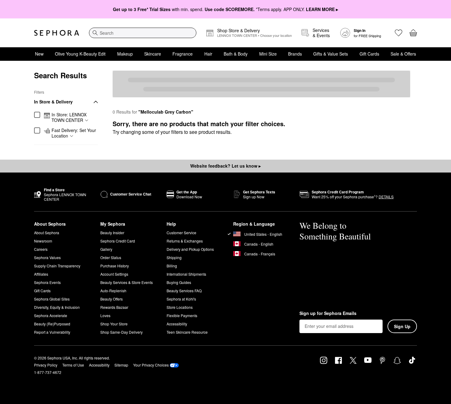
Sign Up (402, 326)
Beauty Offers (111, 298)
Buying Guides (179, 282)
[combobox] (142, 33)
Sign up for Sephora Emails (328, 313)
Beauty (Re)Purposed (52, 323)
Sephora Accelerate (50, 315)
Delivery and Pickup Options (190, 249)
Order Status (110, 257)
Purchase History (114, 265)
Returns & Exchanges (185, 240)
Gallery (106, 249)
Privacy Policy (45, 364)
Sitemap (121, 364)
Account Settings (114, 274)
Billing (172, 265)
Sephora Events (47, 282)
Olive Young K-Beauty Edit (80, 54)
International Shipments (186, 274)
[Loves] (398, 32)
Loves (105, 315)
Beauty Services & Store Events (126, 282)
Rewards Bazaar (114, 307)
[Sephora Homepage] (56, 33)
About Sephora (46, 232)
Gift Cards (369, 54)
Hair (208, 54)
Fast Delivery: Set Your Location (74, 133)
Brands (295, 54)
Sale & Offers (403, 54)
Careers (41, 249)
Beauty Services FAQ (184, 290)
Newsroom (43, 240)
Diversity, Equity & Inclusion (57, 307)
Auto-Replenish (113, 290)
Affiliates (41, 274)
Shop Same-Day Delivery (121, 332)
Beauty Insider (112, 232)
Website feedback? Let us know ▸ (225, 166)
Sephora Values (47, 257)
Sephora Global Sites (52, 298)
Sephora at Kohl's (181, 298)
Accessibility (177, 323)
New (39, 54)
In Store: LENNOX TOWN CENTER (69, 117)
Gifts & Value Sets (330, 54)
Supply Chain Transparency (57, 265)
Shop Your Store (114, 323)
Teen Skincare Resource (187, 332)
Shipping (174, 257)
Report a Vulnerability (52, 332)
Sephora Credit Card (117, 240)
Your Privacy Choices (151, 364)
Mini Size (268, 54)
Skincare (152, 54)
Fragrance (182, 54)
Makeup (125, 54)
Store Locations (180, 307)
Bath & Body (236, 54)
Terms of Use (73, 364)
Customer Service (181, 232)
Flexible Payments (182, 315)
